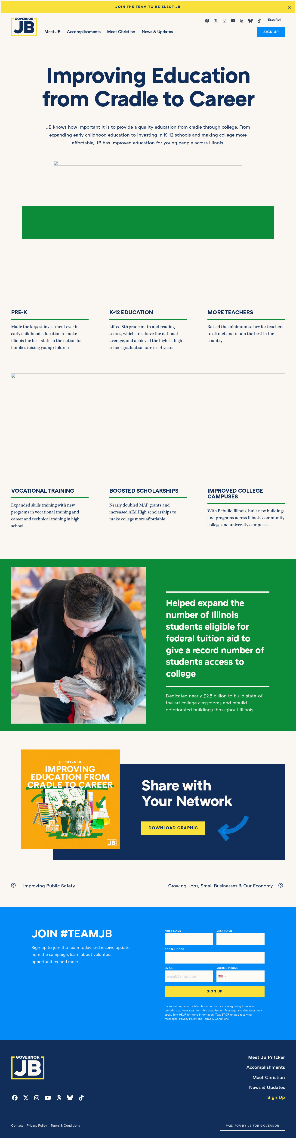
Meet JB (52, 32)
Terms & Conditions (216, 1019)
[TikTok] (260, 20)
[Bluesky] (251, 21)
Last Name (224, 931)
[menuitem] (274, 20)
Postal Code (175, 949)
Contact (17, 1125)
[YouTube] (234, 20)
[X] (217, 20)
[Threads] (242, 20)
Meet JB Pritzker (266, 1058)
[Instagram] (225, 20)
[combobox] (222, 976)
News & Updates (157, 32)
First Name (173, 931)
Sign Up (271, 32)
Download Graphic (173, 828)
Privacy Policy (188, 1019)
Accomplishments (84, 32)
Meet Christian (121, 32)
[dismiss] (289, 7)
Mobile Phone (227, 968)
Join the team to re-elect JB (147, 7)
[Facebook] (208, 20)
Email (169, 968)
